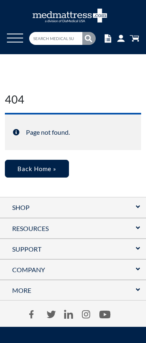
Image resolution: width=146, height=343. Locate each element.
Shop (21, 207)
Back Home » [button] (36, 168)
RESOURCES (30, 228)
